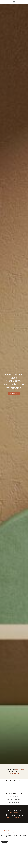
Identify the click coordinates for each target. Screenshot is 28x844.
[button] (14, 2)
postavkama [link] (20, 839)
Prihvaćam (4, 841)
